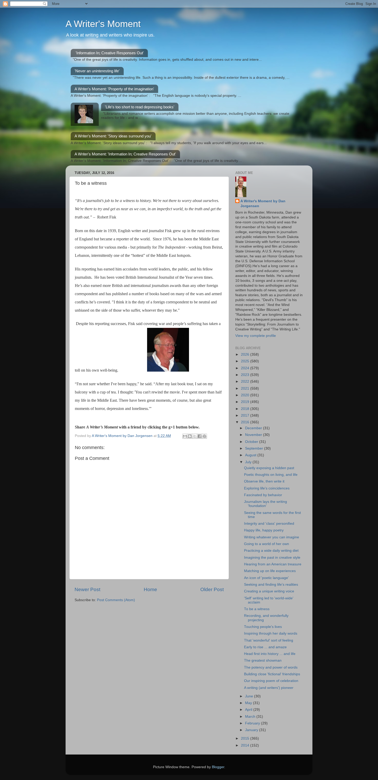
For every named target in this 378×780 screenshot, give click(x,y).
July (249, 462)
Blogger (218, 767)
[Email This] (184, 436)
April (249, 710)
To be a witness (256, 609)
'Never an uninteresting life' (97, 71)
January (252, 730)
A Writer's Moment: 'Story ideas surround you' (113, 136)
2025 (245, 361)
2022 (245, 381)
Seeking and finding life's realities (271, 584)
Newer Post (87, 589)
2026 (245, 354)
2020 (245, 395)
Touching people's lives (263, 627)
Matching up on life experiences (270, 571)
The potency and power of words (271, 667)
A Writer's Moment (103, 24)
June (249, 696)
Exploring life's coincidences (267, 488)
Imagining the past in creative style (272, 557)
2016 (245, 422)
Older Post (212, 589)
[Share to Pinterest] (204, 436)
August (251, 455)
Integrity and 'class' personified (269, 523)
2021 (245, 388)
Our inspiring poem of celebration (271, 681)
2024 (245, 368)
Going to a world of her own (266, 544)
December (254, 428)
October (252, 442)
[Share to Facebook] (199, 436)
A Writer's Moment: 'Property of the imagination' (114, 89)
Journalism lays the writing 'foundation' (265, 504)
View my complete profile (255, 336)
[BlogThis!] (189, 436)
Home (150, 589)
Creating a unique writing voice (269, 591)
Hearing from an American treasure (272, 564)
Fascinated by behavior (263, 495)
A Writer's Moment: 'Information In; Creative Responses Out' (125, 154)
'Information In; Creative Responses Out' (110, 53)
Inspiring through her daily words (270, 633)
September (254, 448)
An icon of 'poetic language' (266, 578)
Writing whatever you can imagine (271, 537)
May (249, 703)
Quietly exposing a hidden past (269, 468)
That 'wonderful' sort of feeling (268, 640)
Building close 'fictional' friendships (272, 674)
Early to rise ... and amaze (265, 647)
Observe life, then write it (264, 481)
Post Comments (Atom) (116, 600)
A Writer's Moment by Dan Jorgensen (262, 203)
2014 (245, 745)
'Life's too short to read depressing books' (139, 107)
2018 (245, 409)
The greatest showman (263, 660)
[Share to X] (194, 436)
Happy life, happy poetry (264, 530)
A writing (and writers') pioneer (268, 688)
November (254, 435)
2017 (245, 415)
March (250, 716)
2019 (245, 402)
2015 (245, 738)
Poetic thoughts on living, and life (271, 475)
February (253, 723)
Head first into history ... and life (269, 654)
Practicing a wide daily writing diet (271, 551)
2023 (245, 375)
